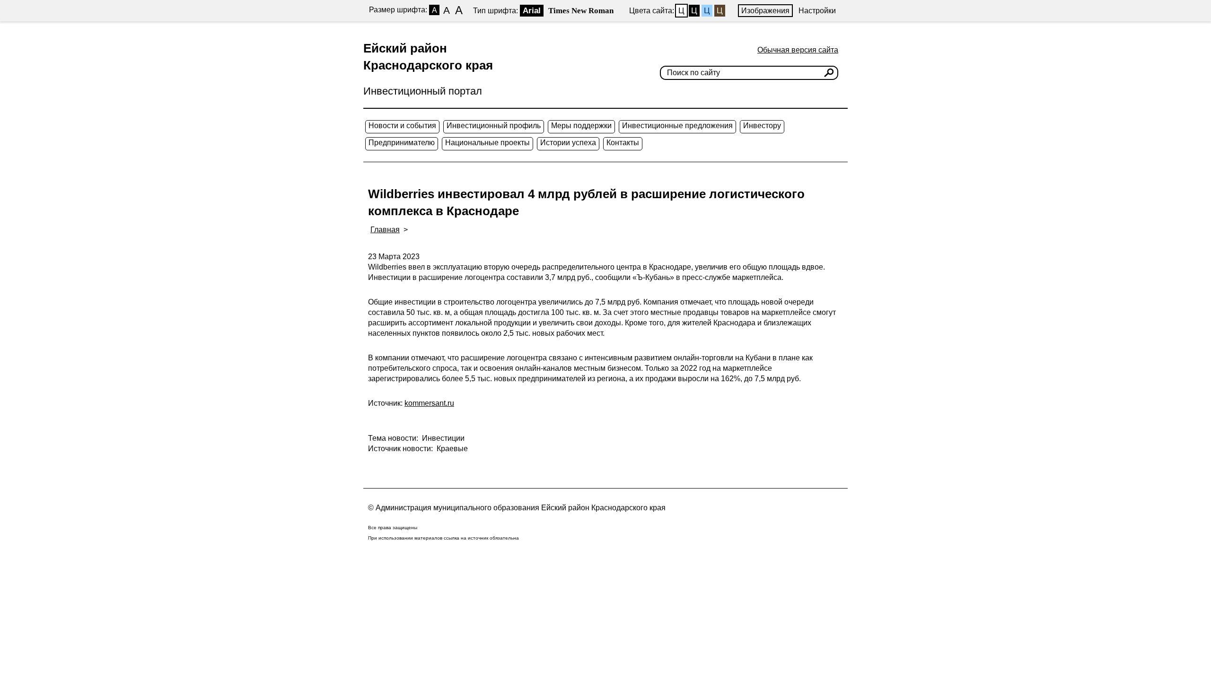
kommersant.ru (429, 403)
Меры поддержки (581, 126)
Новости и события (402, 126)
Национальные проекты (487, 143)
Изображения (765, 11)
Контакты (622, 143)
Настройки (817, 11)
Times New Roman (581, 10)
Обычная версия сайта (797, 50)
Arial (532, 10)
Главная (385, 230)
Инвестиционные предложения (677, 126)
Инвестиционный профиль (494, 126)
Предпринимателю (402, 143)
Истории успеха (568, 143)
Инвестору (762, 126)
